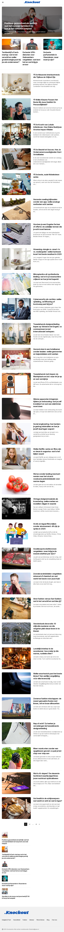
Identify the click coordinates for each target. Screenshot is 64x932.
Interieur (31, 920)
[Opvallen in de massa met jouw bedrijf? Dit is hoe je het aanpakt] (5, 891)
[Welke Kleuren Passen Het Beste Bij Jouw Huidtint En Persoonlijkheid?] (16, 109)
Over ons (54, 920)
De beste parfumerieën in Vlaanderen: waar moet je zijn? (50, 56)
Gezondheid (16, 920)
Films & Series (40, 920)
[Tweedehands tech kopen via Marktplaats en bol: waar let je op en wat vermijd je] (16, 384)
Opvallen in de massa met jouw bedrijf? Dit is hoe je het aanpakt (15, 897)
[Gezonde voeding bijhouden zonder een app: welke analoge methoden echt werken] (16, 209)
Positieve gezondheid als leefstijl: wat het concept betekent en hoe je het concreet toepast (15, 841)
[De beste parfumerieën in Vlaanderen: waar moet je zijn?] (52, 44)
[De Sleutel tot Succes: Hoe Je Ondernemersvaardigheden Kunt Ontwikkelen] (16, 159)
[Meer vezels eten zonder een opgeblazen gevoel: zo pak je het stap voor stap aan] (16, 758)
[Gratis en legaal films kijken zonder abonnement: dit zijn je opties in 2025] (16, 533)
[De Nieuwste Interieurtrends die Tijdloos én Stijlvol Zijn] (16, 84)
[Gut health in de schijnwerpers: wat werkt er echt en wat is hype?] (16, 808)
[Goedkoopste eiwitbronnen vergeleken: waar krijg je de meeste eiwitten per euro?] (16, 558)
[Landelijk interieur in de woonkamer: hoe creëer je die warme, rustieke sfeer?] (16, 658)
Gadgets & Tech (6, 920)
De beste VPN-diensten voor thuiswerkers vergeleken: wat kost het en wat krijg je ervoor (31, 58)
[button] (3, 2)
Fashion (25, 920)
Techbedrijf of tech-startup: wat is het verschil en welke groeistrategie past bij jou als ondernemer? (11, 57)
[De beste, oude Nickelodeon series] (16, 184)
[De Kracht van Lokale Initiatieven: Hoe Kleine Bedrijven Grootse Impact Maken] (16, 134)
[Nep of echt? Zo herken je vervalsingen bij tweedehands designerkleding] (16, 733)
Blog (48, 920)
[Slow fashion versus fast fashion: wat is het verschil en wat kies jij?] (16, 608)
